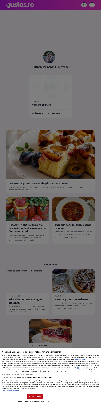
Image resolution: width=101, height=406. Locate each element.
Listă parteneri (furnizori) (11, 391)
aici (78, 368)
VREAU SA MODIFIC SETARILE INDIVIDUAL (34, 401)
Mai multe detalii (80, 359)
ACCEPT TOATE (35, 396)
